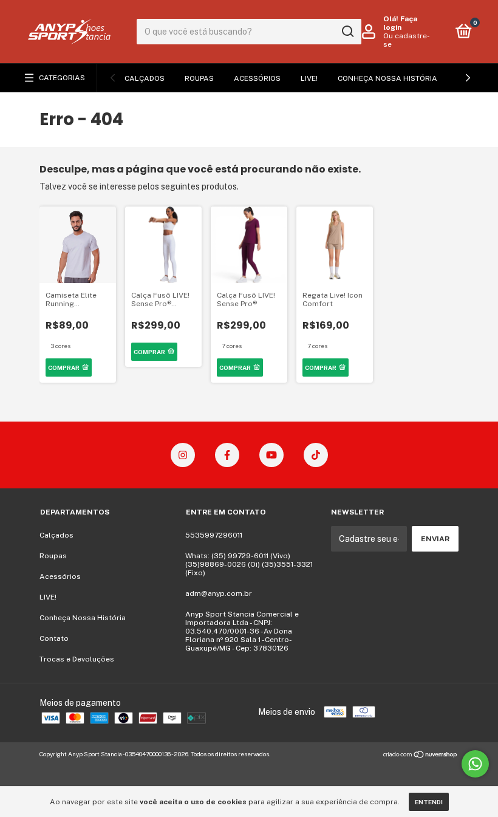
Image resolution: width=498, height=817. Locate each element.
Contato (54, 638)
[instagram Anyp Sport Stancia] (183, 455)
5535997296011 (213, 535)
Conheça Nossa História (387, 78)
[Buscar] (347, 32)
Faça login (400, 23)
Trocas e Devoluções (76, 659)
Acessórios (257, 78)
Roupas (199, 78)
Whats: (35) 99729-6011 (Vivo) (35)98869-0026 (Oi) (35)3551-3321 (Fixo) (249, 564)
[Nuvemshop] (421, 756)
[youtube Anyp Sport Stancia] (271, 455)
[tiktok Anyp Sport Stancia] (316, 455)
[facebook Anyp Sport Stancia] (227, 455)
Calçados (144, 78)
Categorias (62, 77)
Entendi (429, 801)
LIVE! (309, 78)
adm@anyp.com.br (218, 593)
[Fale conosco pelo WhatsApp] (475, 764)
